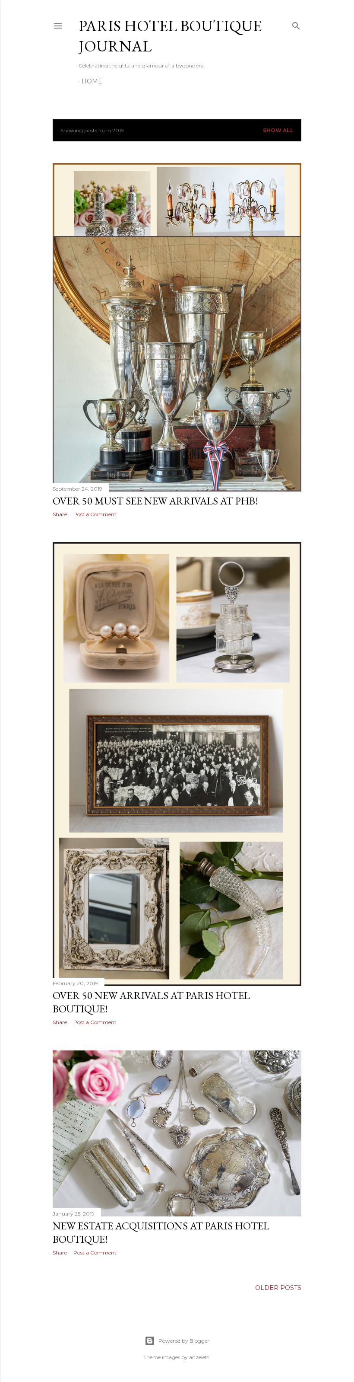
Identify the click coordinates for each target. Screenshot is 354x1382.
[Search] (296, 24)
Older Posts (278, 1288)
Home (92, 81)
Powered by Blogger (183, 1340)
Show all (278, 130)
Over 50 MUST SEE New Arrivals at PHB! (155, 500)
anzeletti (200, 1357)
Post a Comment (95, 514)
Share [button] (60, 514)
